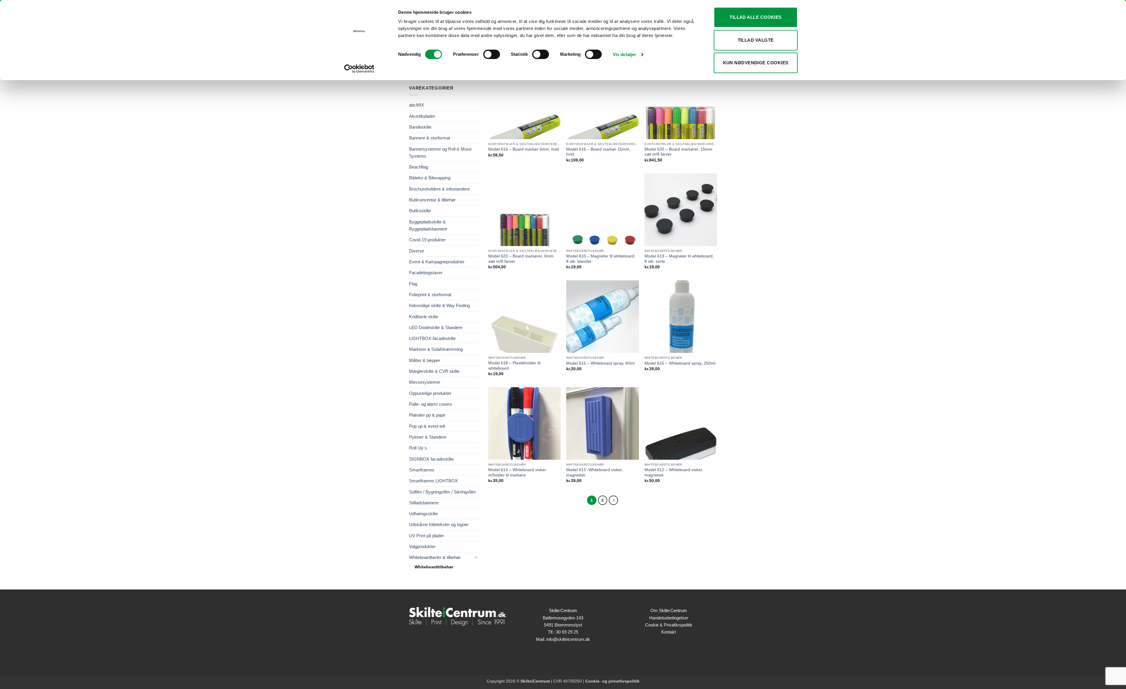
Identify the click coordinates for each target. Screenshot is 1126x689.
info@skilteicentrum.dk (568, 639)
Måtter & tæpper (424, 360)
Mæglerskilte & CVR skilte (434, 371)
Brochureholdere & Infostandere (439, 188)
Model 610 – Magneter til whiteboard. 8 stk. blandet (600, 259)
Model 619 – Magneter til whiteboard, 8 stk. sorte (679, 259)
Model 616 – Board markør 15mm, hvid (598, 152)
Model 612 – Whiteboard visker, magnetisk (674, 472)
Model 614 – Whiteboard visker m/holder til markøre (517, 472)
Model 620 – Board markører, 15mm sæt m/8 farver (678, 152)
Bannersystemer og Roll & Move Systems (440, 152)
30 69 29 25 (567, 631)
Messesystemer (424, 382)
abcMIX (416, 104)
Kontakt (668, 631)
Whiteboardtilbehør (434, 567)
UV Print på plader (426, 535)
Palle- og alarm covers (430, 404)
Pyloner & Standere (427, 436)
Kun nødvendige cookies (755, 62)
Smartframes (421, 469)
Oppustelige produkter (430, 393)
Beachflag (418, 166)
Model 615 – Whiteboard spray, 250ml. (680, 363)
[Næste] (613, 500)
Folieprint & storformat (430, 294)
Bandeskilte (420, 126)
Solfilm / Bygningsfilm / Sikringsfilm (442, 491)
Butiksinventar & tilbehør (432, 199)
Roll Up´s (418, 447)
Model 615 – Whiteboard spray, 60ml (600, 363)
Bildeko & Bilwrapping (429, 177)
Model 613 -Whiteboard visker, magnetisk (594, 472)
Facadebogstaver (425, 272)
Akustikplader (422, 116)
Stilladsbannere (423, 502)
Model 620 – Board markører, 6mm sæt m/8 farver (521, 259)
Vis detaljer (624, 54)
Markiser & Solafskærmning (436, 349)
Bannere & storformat (429, 137)
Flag (413, 283)
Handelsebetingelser (668, 617)
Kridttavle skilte (423, 316)
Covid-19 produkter (427, 239)
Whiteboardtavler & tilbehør (435, 557)
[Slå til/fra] (475, 557)
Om (668, 610)
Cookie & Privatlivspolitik (668, 624)
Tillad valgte (756, 40)
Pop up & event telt (427, 426)
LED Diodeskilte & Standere (435, 327)
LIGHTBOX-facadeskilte (432, 338)
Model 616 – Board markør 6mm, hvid (523, 149)
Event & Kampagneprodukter (436, 261)
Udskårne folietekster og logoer (439, 524)
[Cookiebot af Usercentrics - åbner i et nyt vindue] (359, 68)
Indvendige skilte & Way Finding (439, 305)
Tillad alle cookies (756, 17)
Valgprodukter (422, 546)
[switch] (491, 54)
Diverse (416, 250)
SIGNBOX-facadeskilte (431, 458)
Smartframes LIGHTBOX (433, 480)
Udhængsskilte (423, 513)
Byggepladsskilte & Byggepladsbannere (428, 225)
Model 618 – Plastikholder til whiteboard (514, 365)
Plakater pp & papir (427, 414)
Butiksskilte (420, 210)
